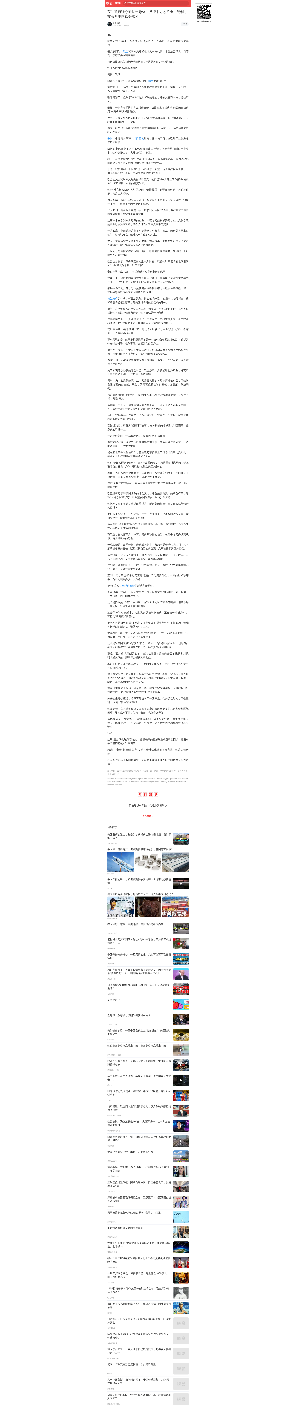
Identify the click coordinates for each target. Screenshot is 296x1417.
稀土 (150, 80)
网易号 (118, 3)
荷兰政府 (112, 298)
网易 (109, 3)
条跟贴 (147, 815)
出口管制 (139, 138)
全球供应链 (128, 585)
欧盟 (125, 51)
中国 (110, 138)
